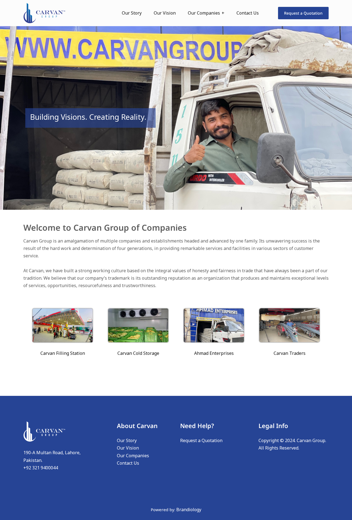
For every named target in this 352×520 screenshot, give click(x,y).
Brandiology (188, 510)
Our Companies (204, 13)
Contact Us (248, 13)
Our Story (132, 13)
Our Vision (165, 13)
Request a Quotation (303, 13)
